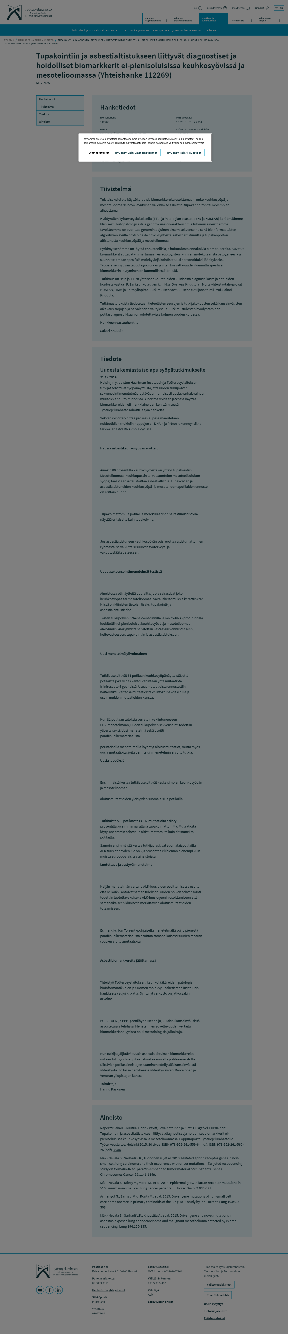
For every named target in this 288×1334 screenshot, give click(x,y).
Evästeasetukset (98, 152)
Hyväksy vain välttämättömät (136, 153)
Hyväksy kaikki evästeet (184, 153)
